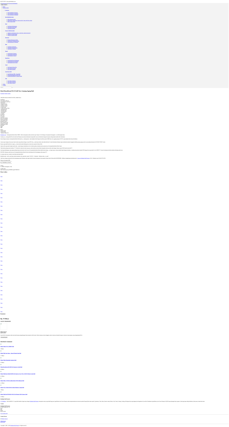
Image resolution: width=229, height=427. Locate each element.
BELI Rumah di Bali (12, 19)
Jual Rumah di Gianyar (12, 55)
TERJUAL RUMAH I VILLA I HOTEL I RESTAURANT (19, 33)
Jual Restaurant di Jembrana (13, 42)
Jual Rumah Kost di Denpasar (13, 60)
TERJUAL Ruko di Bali (12, 35)
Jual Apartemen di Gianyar (13, 12)
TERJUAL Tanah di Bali (12, 34)
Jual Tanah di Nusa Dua (12, 67)
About (4, 84)
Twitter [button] (5, 93)
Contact (4, 85)
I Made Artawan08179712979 (3, 422)
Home (4, 6)
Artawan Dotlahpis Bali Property (83, 158)
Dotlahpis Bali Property (34, 401)
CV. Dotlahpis (3, 401)
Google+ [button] (9, 93)
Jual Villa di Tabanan (12, 80)
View (1, 176)
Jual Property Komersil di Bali (13, 41)
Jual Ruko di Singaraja (12, 46)
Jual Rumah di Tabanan (12, 53)
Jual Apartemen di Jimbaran (13, 14)
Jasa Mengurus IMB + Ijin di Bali (14, 74)
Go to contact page (4, 413)
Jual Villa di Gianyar (11, 83)
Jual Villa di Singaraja (12, 81)
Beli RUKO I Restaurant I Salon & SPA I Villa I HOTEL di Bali (20, 20)
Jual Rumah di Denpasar (12, 54)
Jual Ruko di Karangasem (12, 47)
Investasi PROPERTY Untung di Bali (15, 76)
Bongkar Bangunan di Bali (13, 39)
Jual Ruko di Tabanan (12, 48)
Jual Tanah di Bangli (11, 69)
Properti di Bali (6, 7)
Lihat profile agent (4, 337)
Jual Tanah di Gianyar (12, 68)
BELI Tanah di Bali (11, 21)
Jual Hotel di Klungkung (12, 26)
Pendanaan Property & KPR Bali (14, 75)
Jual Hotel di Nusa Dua (12, 27)
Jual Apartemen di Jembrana (13, 13)
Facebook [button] (2, 93)
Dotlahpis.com (3, 134)
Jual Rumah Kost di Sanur (13, 62)
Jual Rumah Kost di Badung (13, 61)
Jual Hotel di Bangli (11, 28)
